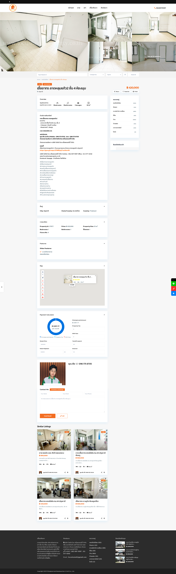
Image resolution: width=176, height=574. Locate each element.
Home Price (43, 341)
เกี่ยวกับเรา (93, 7)
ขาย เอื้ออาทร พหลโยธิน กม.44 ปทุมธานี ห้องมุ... (91, 454)
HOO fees (75, 333)
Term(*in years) (77, 341)
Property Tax (76, 326)
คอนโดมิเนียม (45, 79)
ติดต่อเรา (104, 7)
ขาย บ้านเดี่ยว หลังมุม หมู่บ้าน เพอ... (132, 558)
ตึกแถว (115, 107)
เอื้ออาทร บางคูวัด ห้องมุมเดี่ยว (87, 501)
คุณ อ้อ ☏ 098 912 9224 (50, 472)
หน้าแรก (71, 7)
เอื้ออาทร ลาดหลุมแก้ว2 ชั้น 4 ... (82, 277)
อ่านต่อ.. (47, 558)
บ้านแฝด (115, 124)
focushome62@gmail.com (77, 557)
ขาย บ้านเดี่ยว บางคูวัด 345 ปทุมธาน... (132, 543)
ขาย (78, 7)
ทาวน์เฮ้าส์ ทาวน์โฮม (119, 111)
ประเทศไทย (76, 211)
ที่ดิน (114, 115)
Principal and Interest (79, 320)
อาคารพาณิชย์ (117, 128)
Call (62, 416)
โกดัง (114, 132)
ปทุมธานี (40, 92)
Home (38, 79)
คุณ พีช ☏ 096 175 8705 (80, 363)
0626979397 (161, 8)
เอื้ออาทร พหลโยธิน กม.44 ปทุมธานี (52, 501)
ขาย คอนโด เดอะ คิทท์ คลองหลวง (51, 453)
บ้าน (114, 119)
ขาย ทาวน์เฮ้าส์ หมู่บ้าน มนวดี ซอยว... (132, 551)
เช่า (85, 7)
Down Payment (44, 348)
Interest (74, 348)
